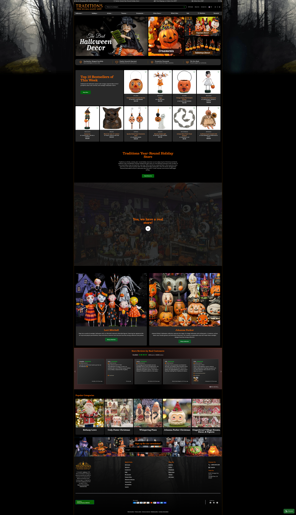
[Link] (112, 36)
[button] (215, 7)
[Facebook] (210, 502)
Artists (170, 467)
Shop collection (111, 339)
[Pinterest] (214, 502)
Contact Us (128, 469)
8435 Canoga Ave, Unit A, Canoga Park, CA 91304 (213, 475)
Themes (170, 474)
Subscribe (166, 450)
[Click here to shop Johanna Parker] (184, 326)
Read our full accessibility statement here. (83, 485)
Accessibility (128, 484)
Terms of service (146, 511)
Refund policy (131, 511)
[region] (148, 371)
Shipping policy (154, 511)
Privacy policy (138, 511)
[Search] (185, 7)
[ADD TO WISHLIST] (145, 72)
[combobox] (146, 7)
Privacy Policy (128, 477)
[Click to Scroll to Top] (293, 506)
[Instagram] (217, 502)
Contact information (163, 511)
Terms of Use (128, 482)
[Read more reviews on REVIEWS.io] (214, 387)
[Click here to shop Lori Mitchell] (111, 326)
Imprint (127, 487)
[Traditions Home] (89, 7)
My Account (128, 474)
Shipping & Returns (130, 479)
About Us (127, 467)
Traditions (85, 472)
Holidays (171, 464)
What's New (171, 472)
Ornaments (171, 469)
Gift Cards (127, 464)
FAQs (126, 472)
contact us (83, 481)
